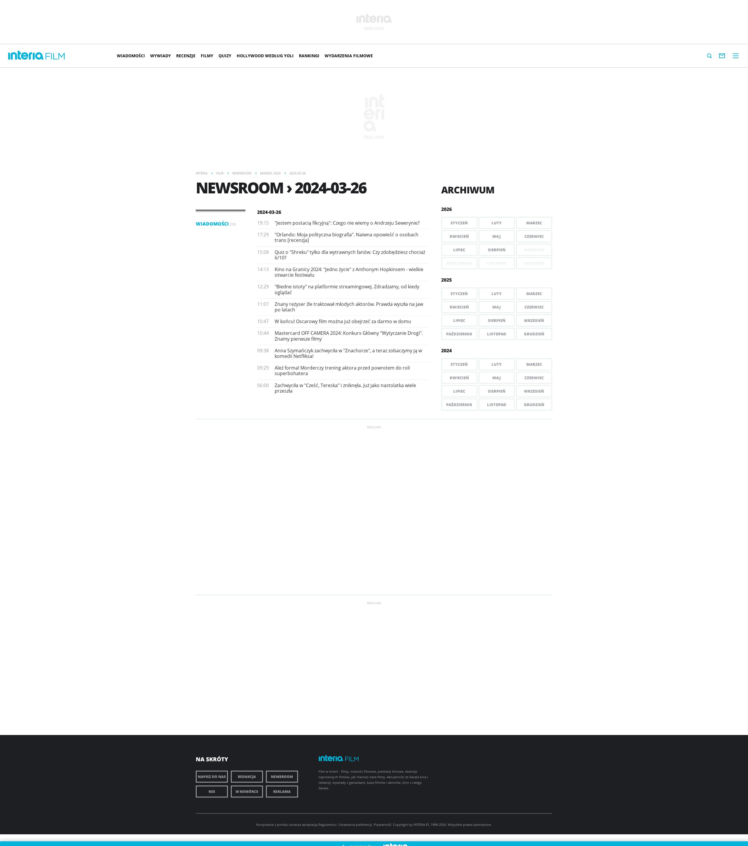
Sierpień (496, 249)
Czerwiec (534, 236)
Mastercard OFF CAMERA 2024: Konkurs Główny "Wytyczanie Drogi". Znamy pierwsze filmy (349, 336)
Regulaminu (327, 824)
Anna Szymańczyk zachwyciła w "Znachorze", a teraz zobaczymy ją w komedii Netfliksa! (348, 353)
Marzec (534, 223)
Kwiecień (459, 236)
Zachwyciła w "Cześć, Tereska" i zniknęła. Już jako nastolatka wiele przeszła (345, 388)
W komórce (247, 791)
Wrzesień (534, 320)
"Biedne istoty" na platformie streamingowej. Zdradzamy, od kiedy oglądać (347, 289)
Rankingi (309, 55)
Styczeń (459, 223)
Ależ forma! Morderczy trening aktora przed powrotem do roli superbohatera (342, 371)
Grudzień (534, 334)
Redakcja (247, 776)
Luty (496, 223)
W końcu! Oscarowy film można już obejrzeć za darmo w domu (343, 321)
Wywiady (160, 55)
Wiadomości (131, 55)
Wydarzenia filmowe (349, 55)
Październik (459, 334)
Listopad (496, 334)
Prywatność (382, 824)
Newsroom (282, 776)
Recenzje (185, 55)
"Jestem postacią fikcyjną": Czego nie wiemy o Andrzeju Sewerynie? (347, 223)
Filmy (207, 55)
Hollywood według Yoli (265, 55)
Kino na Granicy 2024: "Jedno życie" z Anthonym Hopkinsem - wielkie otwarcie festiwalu (349, 272)
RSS (212, 791)
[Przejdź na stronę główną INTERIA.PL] (26, 55)
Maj (496, 236)
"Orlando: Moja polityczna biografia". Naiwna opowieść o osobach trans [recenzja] (346, 237)
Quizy (225, 55)
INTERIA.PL (421, 824)
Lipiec (459, 249)
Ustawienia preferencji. (355, 824)
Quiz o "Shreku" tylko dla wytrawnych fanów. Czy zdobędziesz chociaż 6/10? (350, 255)
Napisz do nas (212, 776)
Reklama (282, 791)
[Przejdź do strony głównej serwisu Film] (55, 56)
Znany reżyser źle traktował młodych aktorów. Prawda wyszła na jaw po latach (349, 307)
